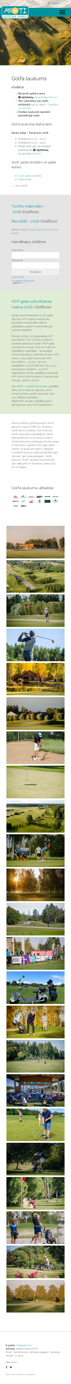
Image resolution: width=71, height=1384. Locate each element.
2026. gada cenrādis (30, 175)
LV (49, 3)
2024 (31, 229)
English (55, 3)
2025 (23, 229)
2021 (54, 229)
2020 (15, 233)
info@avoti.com (24, 1345)
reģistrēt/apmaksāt (36, 386)
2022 (46, 229)
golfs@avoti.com (47, 97)
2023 (39, 229)
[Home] (15, 12)
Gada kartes (25, 179)
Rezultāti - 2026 (25, 221)
